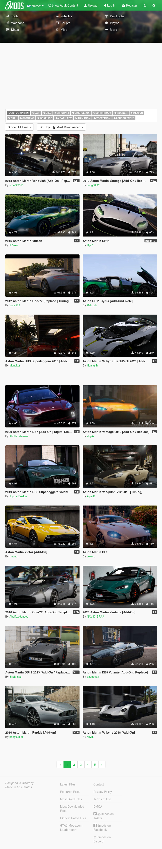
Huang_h (92, 365)
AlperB (91, 496)
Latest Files (68, 784)
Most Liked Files (71, 799)
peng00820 (93, 185)
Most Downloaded (60, 127)
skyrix (90, 436)
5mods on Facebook (102, 827)
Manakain (15, 365)
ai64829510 (16, 185)
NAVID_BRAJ (95, 616)
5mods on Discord (102, 839)
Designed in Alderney (19, 783)
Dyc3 (90, 245)
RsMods (92, 305)
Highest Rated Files (73, 818)
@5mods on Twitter (103, 816)
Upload (92, 5)
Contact (98, 784)
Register (131, 5)
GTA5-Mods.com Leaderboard (71, 827)
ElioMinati (15, 677)
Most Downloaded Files (72, 808)
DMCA (97, 806)
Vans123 (14, 305)
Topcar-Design (18, 496)
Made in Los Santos (18, 787)
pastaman (93, 677)
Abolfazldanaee (18, 436)
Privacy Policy (102, 792)
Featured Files (70, 792)
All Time (18, 127)
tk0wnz (13, 245)
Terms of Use (102, 799)
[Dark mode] (144, 5)
